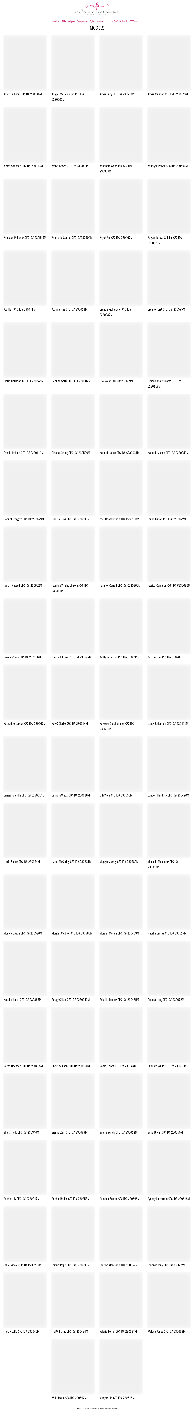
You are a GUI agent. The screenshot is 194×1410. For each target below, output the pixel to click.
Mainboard (115, 1408)
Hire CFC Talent (132, 21)
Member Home (102, 21)
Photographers (82, 21)
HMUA (63, 21)
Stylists (92, 21)
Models (55, 21)
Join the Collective (117, 21)
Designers (71, 21)
